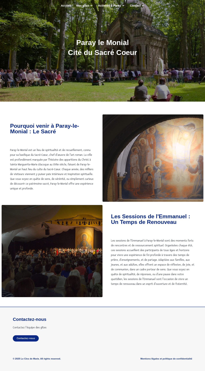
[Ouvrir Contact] (142, 6)
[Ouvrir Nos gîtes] (91, 6)
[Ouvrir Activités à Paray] (123, 6)
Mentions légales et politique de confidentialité (166, 358)
